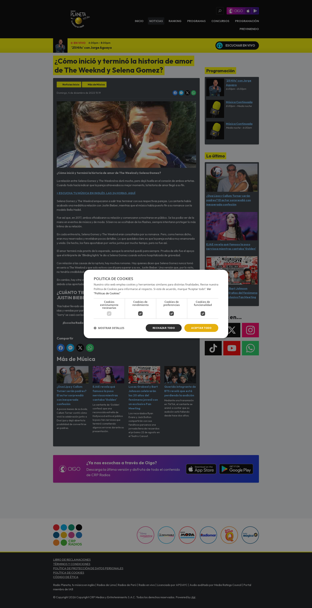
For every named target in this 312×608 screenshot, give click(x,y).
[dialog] (156, 304)
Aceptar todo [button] (201, 328)
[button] (109, 328)
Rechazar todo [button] (164, 328)
